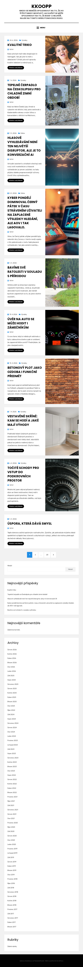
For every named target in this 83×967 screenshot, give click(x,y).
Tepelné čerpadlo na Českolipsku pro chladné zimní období (24, 91)
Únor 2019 (11, 875)
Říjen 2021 (11, 801)
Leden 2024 (11, 736)
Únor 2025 (11, 706)
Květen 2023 (12, 762)
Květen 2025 (12, 693)
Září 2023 (10, 749)
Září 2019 (10, 857)
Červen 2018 (11, 896)
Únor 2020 (11, 840)
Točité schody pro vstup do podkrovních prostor (23, 474)
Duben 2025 (11, 697)
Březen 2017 (11, 927)
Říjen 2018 (11, 883)
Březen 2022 (12, 792)
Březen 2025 (12, 702)
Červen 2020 (12, 836)
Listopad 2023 (12, 745)
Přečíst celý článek (15, 67)
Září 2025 (10, 676)
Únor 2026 (11, 667)
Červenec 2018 (12, 892)
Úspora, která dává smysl (29, 523)
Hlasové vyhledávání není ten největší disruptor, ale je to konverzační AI (24, 146)
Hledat (9, 566)
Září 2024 (10, 714)
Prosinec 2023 (12, 740)
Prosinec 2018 (12, 879)
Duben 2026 (11, 658)
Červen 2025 (12, 689)
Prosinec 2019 (12, 849)
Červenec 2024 (12, 723)
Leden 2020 (11, 844)
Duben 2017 (11, 922)
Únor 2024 (11, 732)
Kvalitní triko (19, 45)
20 (48, 555)
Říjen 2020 (11, 827)
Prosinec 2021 (12, 797)
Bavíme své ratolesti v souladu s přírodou (24, 271)
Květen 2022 (12, 784)
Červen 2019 (11, 862)
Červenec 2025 (12, 684)
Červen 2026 (12, 650)
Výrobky (24, 40)
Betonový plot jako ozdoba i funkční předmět (24, 372)
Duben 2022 (11, 788)
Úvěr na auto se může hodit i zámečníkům (20, 323)
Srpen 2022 (11, 775)
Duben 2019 (11, 866)
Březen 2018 (11, 905)
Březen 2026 (12, 663)
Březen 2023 (12, 767)
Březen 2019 (11, 870)
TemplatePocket (39, 961)
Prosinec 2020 (12, 823)
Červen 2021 (11, 814)
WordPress (60, 961)
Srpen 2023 (11, 753)
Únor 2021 (11, 818)
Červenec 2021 (12, 810)
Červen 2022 (12, 779)
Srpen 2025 (11, 680)
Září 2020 (10, 831)
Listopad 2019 (12, 853)
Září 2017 (10, 914)
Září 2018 (10, 888)
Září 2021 (10, 805)
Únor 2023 (11, 771)
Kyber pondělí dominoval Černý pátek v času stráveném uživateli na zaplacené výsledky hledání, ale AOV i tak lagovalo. (24, 212)
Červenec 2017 (12, 918)
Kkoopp (41, 6)
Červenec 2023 (12, 758)
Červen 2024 (12, 728)
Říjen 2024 (11, 710)
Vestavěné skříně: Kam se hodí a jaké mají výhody (23, 420)
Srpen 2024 (11, 719)
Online (23, 133)
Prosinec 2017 (12, 909)
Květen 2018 (11, 901)
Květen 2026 (12, 654)
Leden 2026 (11, 671)
